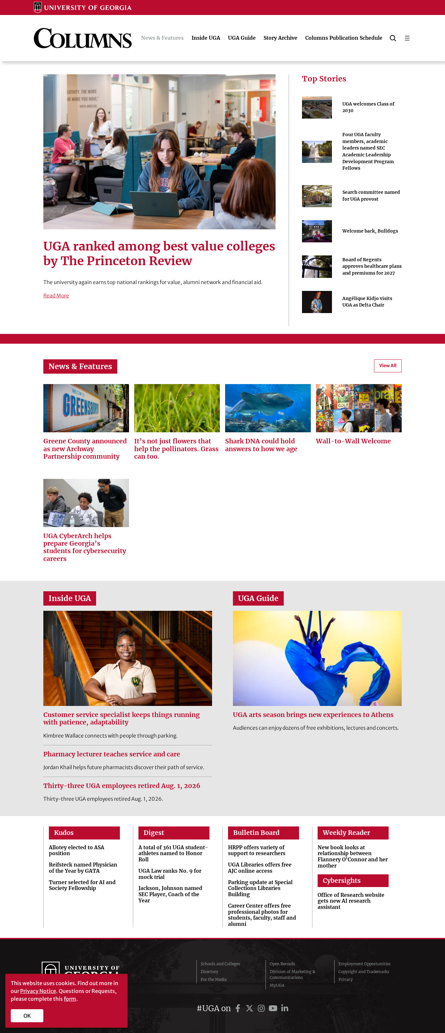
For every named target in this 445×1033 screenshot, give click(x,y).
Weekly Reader (346, 833)
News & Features (80, 366)
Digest (154, 833)
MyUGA (277, 985)
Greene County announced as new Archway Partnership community (85, 449)
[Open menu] (407, 38)
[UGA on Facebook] (239, 1008)
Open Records (282, 963)
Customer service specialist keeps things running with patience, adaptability (121, 718)
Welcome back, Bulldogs (370, 231)
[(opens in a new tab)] (359, 408)
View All (387, 365)
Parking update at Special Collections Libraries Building (260, 889)
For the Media (214, 979)
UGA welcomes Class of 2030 (368, 107)
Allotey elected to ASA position (76, 851)
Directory (209, 971)
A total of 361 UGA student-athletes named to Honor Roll (173, 854)
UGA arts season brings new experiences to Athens (313, 715)
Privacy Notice (38, 991)
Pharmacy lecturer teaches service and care (111, 754)
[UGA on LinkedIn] (285, 1008)
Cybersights (342, 880)
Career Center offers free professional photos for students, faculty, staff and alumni (262, 915)
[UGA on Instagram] (262, 1008)
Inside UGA (70, 598)
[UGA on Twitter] (250, 1008)
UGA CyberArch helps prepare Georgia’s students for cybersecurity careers (84, 547)
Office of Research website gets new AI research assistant (351, 901)
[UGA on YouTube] (274, 1008)
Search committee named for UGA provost (371, 196)
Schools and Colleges (220, 963)
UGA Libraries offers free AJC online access (260, 868)
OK (27, 1015)
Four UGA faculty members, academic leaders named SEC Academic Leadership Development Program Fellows (368, 151)
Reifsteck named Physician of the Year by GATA (83, 868)
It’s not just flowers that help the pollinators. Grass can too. (176, 449)
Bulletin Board (256, 833)
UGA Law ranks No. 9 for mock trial (169, 874)
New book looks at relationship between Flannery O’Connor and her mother (353, 857)
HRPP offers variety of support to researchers (256, 851)
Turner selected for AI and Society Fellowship (82, 886)
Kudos (64, 833)
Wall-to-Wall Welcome (353, 441)
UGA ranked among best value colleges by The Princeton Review (159, 253)
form (70, 999)
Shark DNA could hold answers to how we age (261, 445)
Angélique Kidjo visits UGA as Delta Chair (367, 302)
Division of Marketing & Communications (292, 974)
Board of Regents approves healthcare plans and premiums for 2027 (372, 266)
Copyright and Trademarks (363, 971)
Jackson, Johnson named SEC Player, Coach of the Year (170, 894)
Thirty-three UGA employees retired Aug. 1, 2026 (121, 786)
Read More (56, 296)
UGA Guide (258, 598)
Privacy (345, 979)
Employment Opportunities (364, 963)
